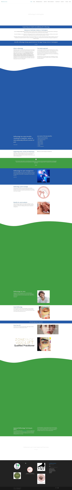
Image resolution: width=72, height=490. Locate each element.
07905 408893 (52, 464)
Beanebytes (19, 488)
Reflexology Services (39, 1)
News (70, 1)
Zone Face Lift (58, 1)
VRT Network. (24, 430)
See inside (36, 44)
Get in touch (36, 449)
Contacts (66, 1)
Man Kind (45, 1)
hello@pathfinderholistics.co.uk (53, 467)
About (34, 1)
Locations (62, 1)
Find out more (15, 144)
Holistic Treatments (51, 1)
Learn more (15, 192)
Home (31, 1)
